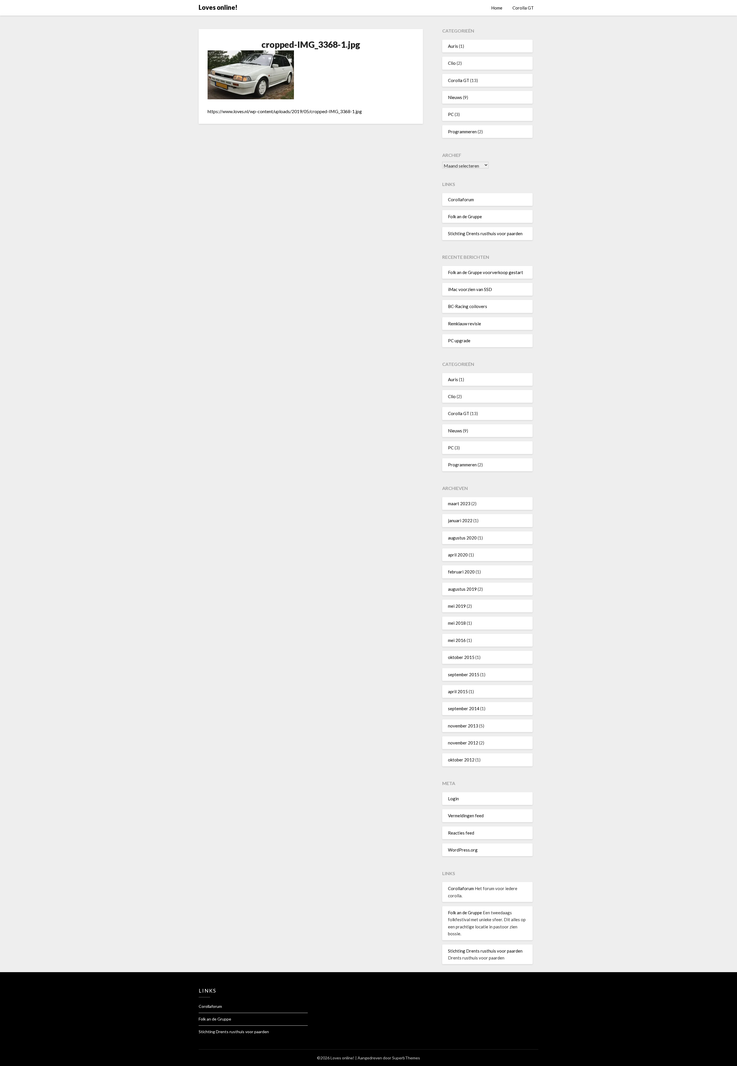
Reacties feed (461, 832)
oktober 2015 (461, 657)
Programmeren (462, 131)
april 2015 (458, 691)
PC (451, 114)
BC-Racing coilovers (467, 306)
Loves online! (218, 7)
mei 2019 (457, 606)
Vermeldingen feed (466, 815)
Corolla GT (523, 7)
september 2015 (463, 674)
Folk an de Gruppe (465, 216)
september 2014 (463, 708)
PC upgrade (459, 340)
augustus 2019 (462, 589)
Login (453, 798)
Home (496, 7)
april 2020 (458, 554)
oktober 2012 (461, 759)
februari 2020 (461, 571)
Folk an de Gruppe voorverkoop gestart (485, 272)
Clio (452, 63)
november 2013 (463, 725)
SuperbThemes (406, 1057)
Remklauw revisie (464, 323)
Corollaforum (461, 199)
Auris (453, 46)
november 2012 (463, 742)
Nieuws (455, 97)
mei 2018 (457, 623)
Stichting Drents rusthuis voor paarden (485, 233)
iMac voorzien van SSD (470, 289)
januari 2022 (460, 520)
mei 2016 (457, 640)
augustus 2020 (462, 537)
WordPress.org (463, 849)
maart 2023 (459, 503)
